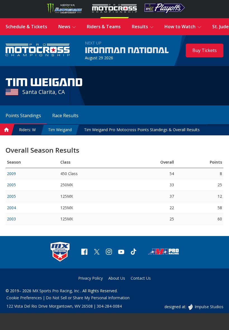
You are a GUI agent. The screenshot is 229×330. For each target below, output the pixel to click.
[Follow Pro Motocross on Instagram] (109, 252)
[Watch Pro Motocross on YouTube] (121, 252)
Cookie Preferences (24, 297)
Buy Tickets (204, 50)
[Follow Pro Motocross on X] (96, 252)
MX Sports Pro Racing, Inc (56, 290)
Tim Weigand (60, 129)
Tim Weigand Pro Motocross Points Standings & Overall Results (142, 129)
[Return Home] (37, 50)
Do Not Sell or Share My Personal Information (88, 297)
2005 (11, 184)
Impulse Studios (208, 306)
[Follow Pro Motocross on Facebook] (84, 252)
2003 (11, 218)
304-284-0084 (109, 306)
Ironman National (127, 51)
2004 (11, 207)
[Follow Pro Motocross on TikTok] (133, 252)
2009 (11, 173)
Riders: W (27, 129)
